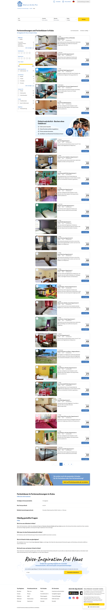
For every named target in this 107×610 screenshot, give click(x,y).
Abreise (55, 18)
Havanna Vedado (50, 526)
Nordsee (19, 591)
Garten (27, 78)
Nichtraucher (27, 93)
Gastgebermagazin (56, 593)
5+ (29, 52)
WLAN (27, 76)
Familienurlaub (27, 100)
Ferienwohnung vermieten (83, 1)
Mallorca (19, 596)
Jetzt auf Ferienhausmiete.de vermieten (75, 482)
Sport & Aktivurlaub (27, 103)
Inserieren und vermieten (58, 591)
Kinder (27, 90)
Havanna (44, 526)
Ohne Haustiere (27, 95)
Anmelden (58, 1)
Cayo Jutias (58, 526)
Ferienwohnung (27, 108)
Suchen (84, 19)
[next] (68, 464)
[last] (71, 464)
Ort (19, 18)
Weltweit (19, 598)
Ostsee (18, 593)
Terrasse (27, 83)
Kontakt (42, 601)
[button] (94, 607)
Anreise (44, 18)
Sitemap (19, 601)
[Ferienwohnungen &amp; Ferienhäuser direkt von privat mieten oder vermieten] (27, 5)
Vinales (41, 542)
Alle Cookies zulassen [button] (94, 604)
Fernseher (27, 80)
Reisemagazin (43, 596)
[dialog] (94, 598)
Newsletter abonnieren (73, 572)
